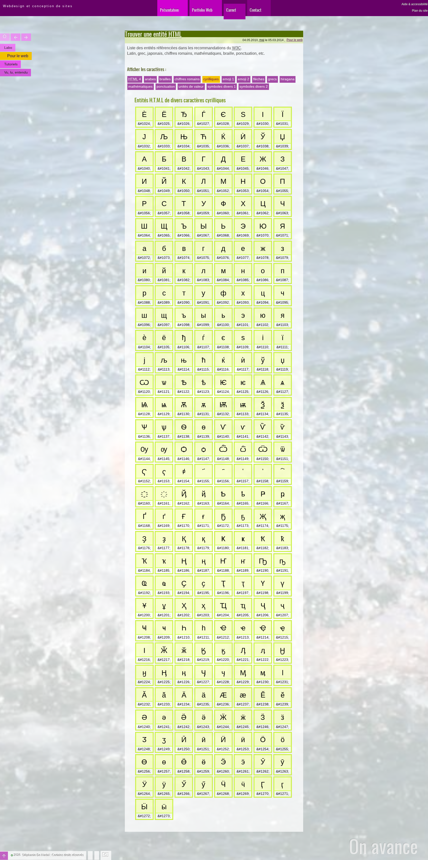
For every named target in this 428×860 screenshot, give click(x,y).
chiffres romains (187, 79)
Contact (255, 10)
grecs (272, 79)
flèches (258, 79)
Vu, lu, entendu (16, 72)
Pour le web (295, 40)
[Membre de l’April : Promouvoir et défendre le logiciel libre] (96, 855)
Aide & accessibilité (414, 4)
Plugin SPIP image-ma (26, 37)
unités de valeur (191, 86)
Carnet (231, 10)
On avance (383, 846)
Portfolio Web (202, 10)
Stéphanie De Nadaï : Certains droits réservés (53, 855)
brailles (165, 79)
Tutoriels (11, 64)
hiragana (287, 79)
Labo (8, 48)
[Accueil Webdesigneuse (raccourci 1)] (0, 4)
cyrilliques (211, 79)
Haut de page (4, 856)
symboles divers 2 (254, 86)
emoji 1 (228, 79)
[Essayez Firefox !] (90, 855)
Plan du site (420, 10)
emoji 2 (243, 79)
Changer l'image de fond (105, 855)
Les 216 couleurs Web (15, 37)
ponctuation (166, 86)
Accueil (5, 37)
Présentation (169, 10)
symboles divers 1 (222, 86)
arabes (150, 79)
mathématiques (140, 86)
